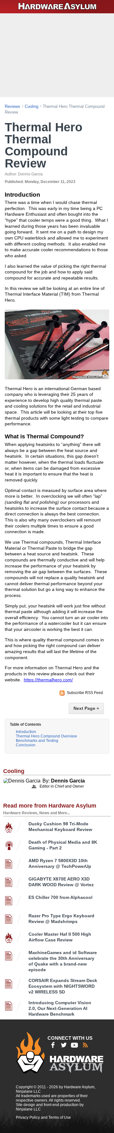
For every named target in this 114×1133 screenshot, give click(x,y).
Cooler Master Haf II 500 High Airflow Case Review (59, 937)
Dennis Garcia (68, 780)
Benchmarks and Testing (37, 740)
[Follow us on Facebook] (53, 1045)
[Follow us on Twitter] (63, 1045)
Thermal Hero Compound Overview (46, 736)
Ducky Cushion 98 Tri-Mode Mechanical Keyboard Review (60, 826)
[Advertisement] (58, 54)
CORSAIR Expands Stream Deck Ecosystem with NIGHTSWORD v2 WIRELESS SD (62, 986)
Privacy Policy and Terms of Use (43, 1117)
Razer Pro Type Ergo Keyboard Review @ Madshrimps (61, 918)
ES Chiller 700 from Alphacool (60, 897)
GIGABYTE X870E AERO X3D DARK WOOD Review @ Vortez (61, 881)
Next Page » (86, 708)
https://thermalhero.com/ (48, 679)
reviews (12, 106)
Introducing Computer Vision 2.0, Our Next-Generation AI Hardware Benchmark (59, 1008)
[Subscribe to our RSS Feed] (85, 1045)
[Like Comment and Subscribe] (74, 1045)
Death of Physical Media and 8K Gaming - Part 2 (62, 845)
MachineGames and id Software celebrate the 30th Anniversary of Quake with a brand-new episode (62, 961)
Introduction (26, 732)
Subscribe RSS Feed (85, 693)
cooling (31, 106)
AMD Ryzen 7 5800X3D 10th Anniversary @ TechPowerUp (59, 863)
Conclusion (25, 745)
